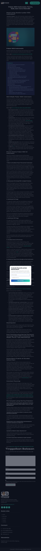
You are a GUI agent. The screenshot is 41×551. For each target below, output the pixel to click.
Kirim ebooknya (21, 280)
